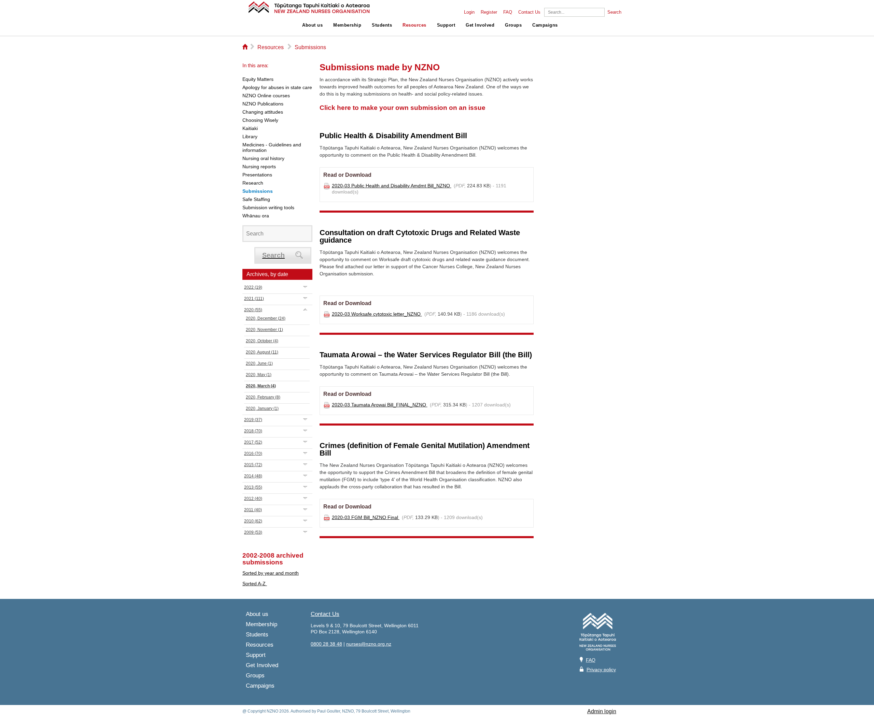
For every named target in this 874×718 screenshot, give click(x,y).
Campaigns (545, 25)
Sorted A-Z (254, 583)
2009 (253, 532)
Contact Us (529, 12)
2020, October (262, 341)
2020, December (265, 318)
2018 (253, 431)
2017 (253, 442)
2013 (253, 487)
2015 (253, 464)
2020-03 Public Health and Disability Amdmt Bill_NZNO (391, 185)
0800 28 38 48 (326, 644)
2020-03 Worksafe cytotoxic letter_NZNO (377, 314)
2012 (253, 498)
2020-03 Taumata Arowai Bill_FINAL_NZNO (379, 404)
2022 (253, 287)
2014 (253, 476)
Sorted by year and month (270, 573)
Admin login (601, 711)
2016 (253, 453)
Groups (513, 25)
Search (614, 12)
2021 (254, 298)
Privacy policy (601, 669)
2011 (253, 509)
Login (469, 12)
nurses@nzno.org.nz (368, 644)
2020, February (263, 397)
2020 (253, 309)
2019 (253, 419)
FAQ (507, 12)
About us (312, 25)
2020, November (264, 329)
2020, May (258, 374)
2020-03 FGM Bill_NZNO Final (365, 517)
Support (446, 25)
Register (489, 12)
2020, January (262, 408)
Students (382, 25)
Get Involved (480, 25)
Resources (414, 25)
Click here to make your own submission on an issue (402, 107)
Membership (347, 25)
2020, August (262, 352)
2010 (253, 521)
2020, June (259, 363)
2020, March (261, 386)
